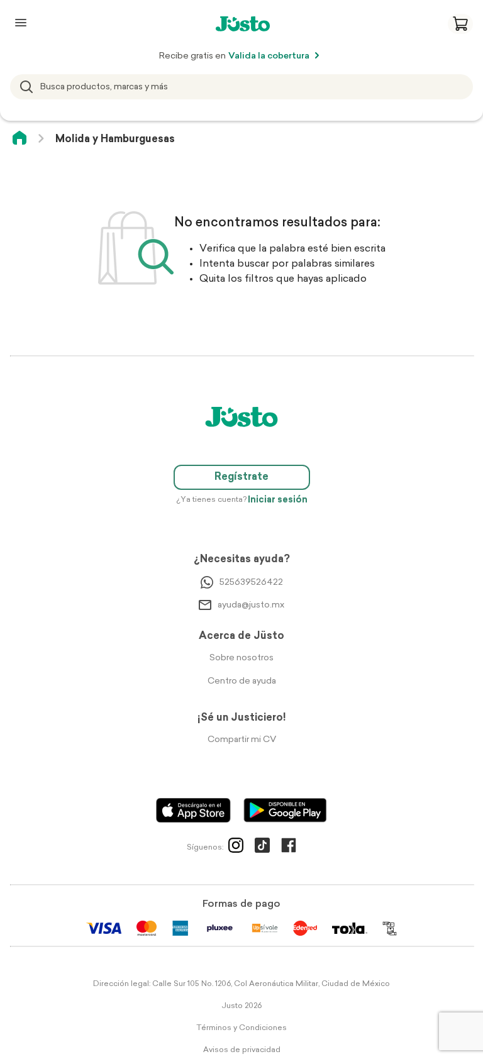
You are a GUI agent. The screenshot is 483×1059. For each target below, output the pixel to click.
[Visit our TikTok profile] (262, 848)
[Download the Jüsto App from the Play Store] (285, 810)
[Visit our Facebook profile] (288, 848)
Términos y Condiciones (241, 1028)
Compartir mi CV (242, 740)
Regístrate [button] (241, 477)
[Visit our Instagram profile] (235, 848)
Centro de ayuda (242, 681)
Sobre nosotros (241, 658)
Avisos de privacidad (241, 1050)
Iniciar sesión (278, 500)
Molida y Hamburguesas (115, 140)
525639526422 (251, 582)
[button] (460, 24)
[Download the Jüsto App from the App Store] (193, 810)
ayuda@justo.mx (251, 605)
